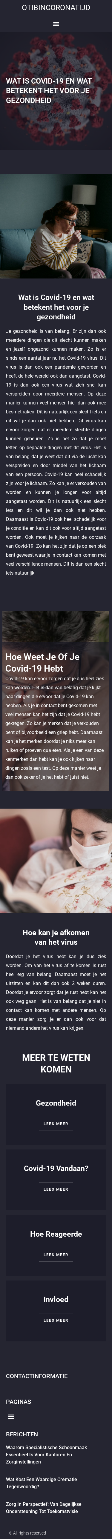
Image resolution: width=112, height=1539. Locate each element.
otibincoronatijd (56, 7)
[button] (56, 24)
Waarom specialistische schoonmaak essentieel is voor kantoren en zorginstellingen (46, 1455)
